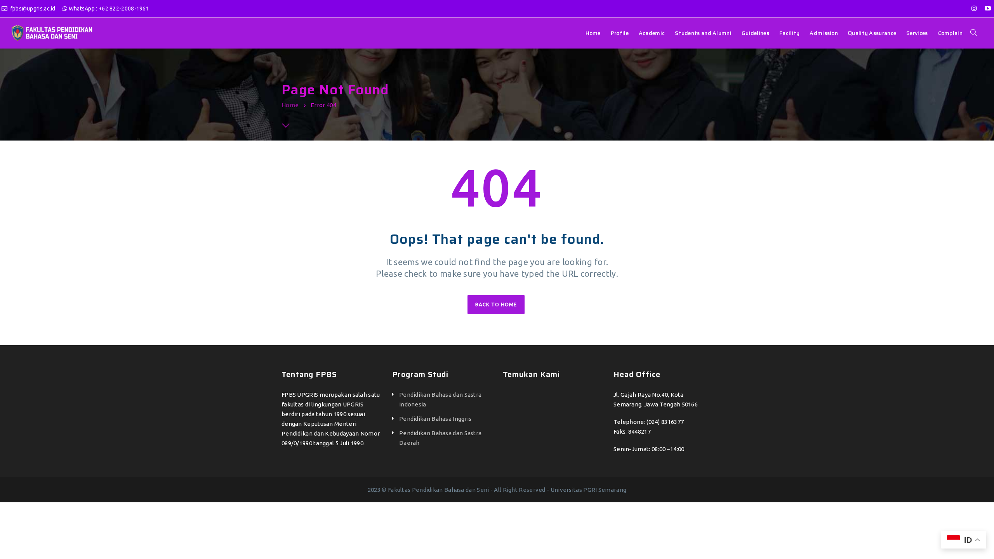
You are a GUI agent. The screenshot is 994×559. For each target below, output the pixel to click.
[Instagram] (974, 8)
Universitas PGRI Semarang (589, 489)
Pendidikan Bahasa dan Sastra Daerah (440, 438)
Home (290, 105)
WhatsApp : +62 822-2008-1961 (108, 8)
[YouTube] (988, 8)
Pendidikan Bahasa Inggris (435, 418)
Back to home (496, 304)
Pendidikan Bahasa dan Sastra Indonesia (440, 399)
